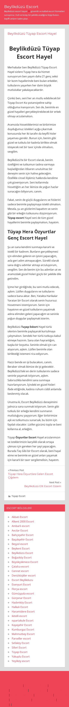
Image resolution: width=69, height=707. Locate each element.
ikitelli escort (19, 616)
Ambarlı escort (21, 526)
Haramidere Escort (23, 611)
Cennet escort (20, 571)
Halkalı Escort (20, 607)
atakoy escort (43, 695)
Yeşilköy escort (21, 661)
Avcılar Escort (20, 530)
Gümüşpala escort (23, 593)
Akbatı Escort (20, 517)
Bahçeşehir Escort (23, 535)
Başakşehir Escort (22, 539)
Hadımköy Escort (22, 602)
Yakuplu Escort (21, 656)
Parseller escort (21, 638)
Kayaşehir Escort (22, 625)
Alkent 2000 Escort (23, 521)
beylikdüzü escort (11, 685)
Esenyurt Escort (21, 584)
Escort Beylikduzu (22, 580)
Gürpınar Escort (21, 598)
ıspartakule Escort (23, 620)
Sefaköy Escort (20, 643)
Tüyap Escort (18, 496)
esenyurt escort (20, 700)
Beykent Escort (21, 548)
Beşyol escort (20, 544)
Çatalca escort (20, 566)
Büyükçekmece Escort (25, 562)
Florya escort (19, 589)
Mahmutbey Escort (23, 634)
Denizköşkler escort (24, 575)
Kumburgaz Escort (23, 629)
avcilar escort (19, 690)
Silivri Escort (19, 647)
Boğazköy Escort (22, 557)
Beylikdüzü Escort (21, 6)
